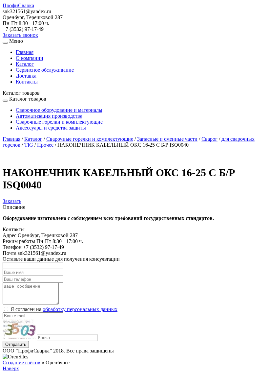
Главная (24, 52)
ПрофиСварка (18, 5)
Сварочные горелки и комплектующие (59, 122)
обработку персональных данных (80, 309)
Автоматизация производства (49, 116)
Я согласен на (63, 309)
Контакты (27, 82)
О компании (29, 58)
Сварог (209, 139)
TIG (28, 145)
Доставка (26, 76)
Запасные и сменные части (167, 139)
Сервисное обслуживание (45, 70)
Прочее (45, 145)
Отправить (15, 344)
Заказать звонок (20, 35)
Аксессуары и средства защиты (51, 128)
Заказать (12, 201)
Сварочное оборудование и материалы (59, 110)
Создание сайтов (21, 362)
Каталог (25, 64)
